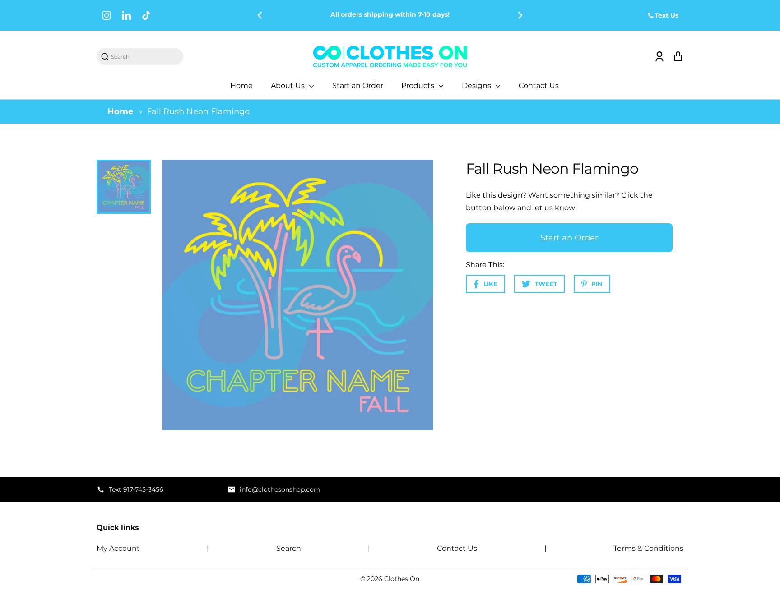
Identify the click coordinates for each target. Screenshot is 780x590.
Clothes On (401, 579)
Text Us (666, 15)
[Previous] (260, 15)
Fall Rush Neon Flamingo (198, 111)
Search (288, 548)
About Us (288, 85)
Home (241, 85)
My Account (118, 548)
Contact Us (539, 85)
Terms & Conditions (648, 548)
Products (418, 85)
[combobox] (144, 56)
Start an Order (357, 85)
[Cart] (677, 56)
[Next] (519, 15)
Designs (477, 85)
